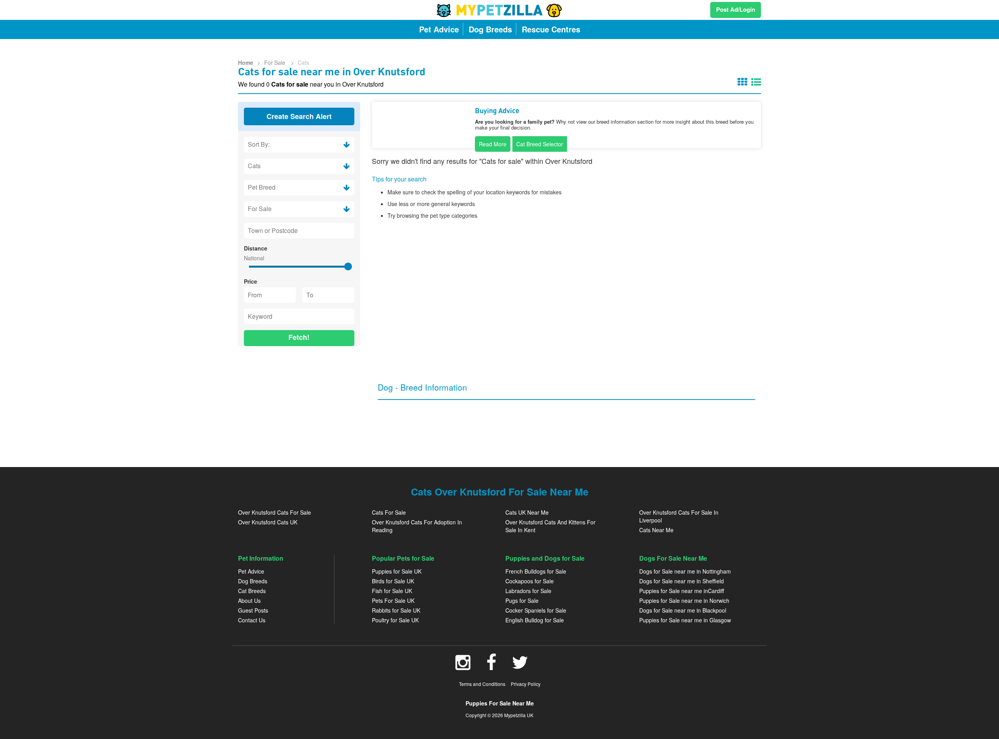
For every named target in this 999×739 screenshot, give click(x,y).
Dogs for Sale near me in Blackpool (682, 610)
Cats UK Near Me (527, 512)
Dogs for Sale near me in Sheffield (681, 581)
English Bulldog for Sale (534, 620)
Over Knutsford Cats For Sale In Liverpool (678, 516)
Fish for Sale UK (392, 591)
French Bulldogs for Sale (535, 571)
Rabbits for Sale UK (396, 610)
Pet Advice (251, 571)
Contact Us (251, 620)
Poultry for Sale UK (395, 620)
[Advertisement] (299, 402)
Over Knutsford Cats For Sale (274, 512)
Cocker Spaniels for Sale (535, 610)
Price (250, 281)
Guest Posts (253, 610)
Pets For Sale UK (393, 600)
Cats (303, 62)
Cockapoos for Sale (529, 581)
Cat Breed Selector (539, 144)
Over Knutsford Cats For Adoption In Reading (417, 526)
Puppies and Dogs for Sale (545, 558)
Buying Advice (497, 111)
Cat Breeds (252, 591)
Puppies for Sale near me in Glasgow (685, 620)
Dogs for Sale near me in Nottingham (685, 571)
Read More (493, 144)
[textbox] (299, 230)
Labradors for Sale (528, 591)
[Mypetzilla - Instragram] (463, 666)
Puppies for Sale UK (396, 571)
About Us (249, 600)
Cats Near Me (656, 530)
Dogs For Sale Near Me (673, 558)
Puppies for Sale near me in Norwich (684, 600)
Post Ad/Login (735, 9)
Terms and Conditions (482, 683)
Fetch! (298, 337)
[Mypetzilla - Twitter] (520, 666)
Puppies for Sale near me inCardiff (681, 591)
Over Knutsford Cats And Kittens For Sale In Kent (550, 526)
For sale (275, 62)
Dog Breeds (252, 581)
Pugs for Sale (522, 600)
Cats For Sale (389, 512)
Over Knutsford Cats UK (267, 522)
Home (245, 62)
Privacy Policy (525, 683)
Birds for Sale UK (393, 581)
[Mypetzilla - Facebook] (491, 666)
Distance (255, 248)
